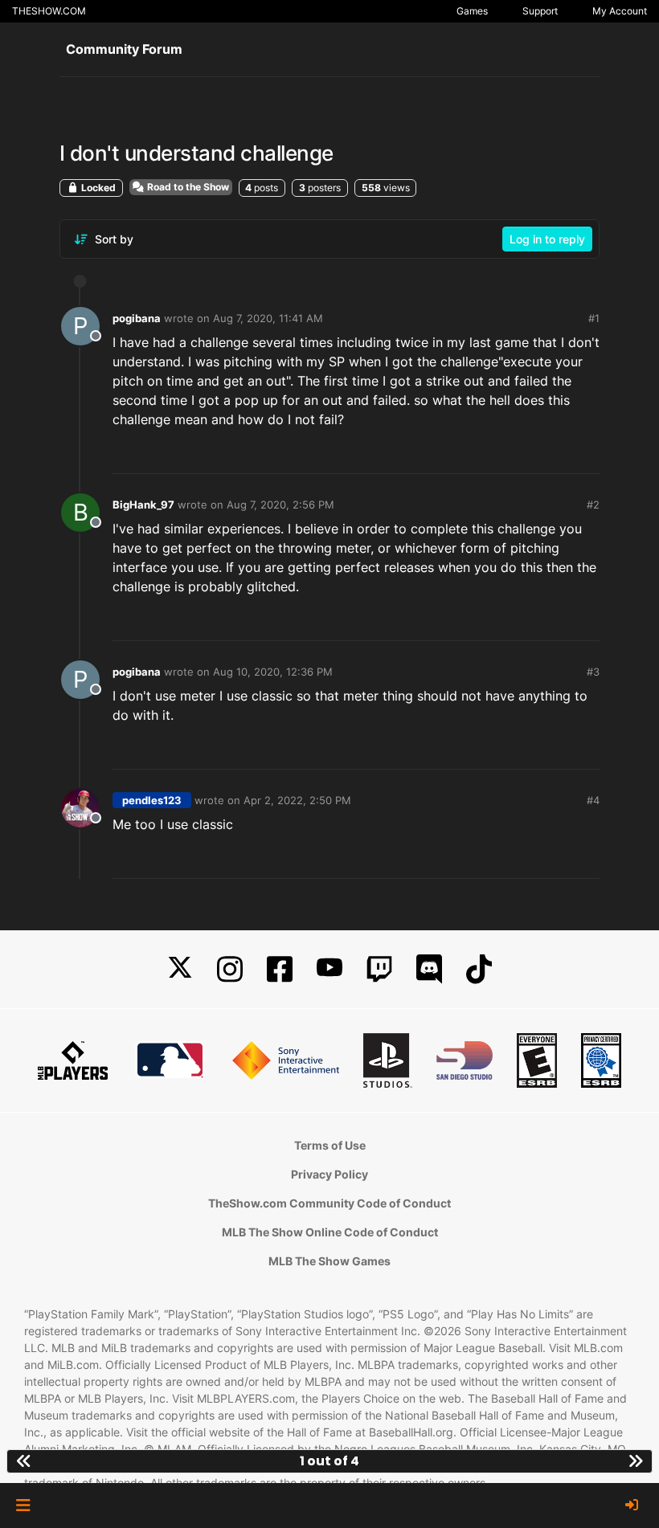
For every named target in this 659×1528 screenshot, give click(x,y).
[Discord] (429, 969)
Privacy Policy (329, 1174)
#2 (593, 504)
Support (540, 11)
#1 (594, 318)
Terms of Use (330, 1145)
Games (472, 11)
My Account (619, 11)
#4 (593, 800)
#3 (593, 671)
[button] (22, 1505)
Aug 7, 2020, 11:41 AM (268, 318)
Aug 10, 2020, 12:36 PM (273, 671)
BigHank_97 (143, 504)
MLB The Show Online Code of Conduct (330, 1232)
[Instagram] (230, 969)
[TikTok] (479, 969)
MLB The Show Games (329, 1261)
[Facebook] (280, 969)
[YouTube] (329, 969)
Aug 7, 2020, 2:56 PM (280, 504)
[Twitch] (379, 969)
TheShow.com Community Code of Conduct (329, 1203)
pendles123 (152, 800)
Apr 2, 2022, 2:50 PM (297, 800)
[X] (180, 969)
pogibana (137, 318)
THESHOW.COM (49, 11)
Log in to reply (547, 239)
